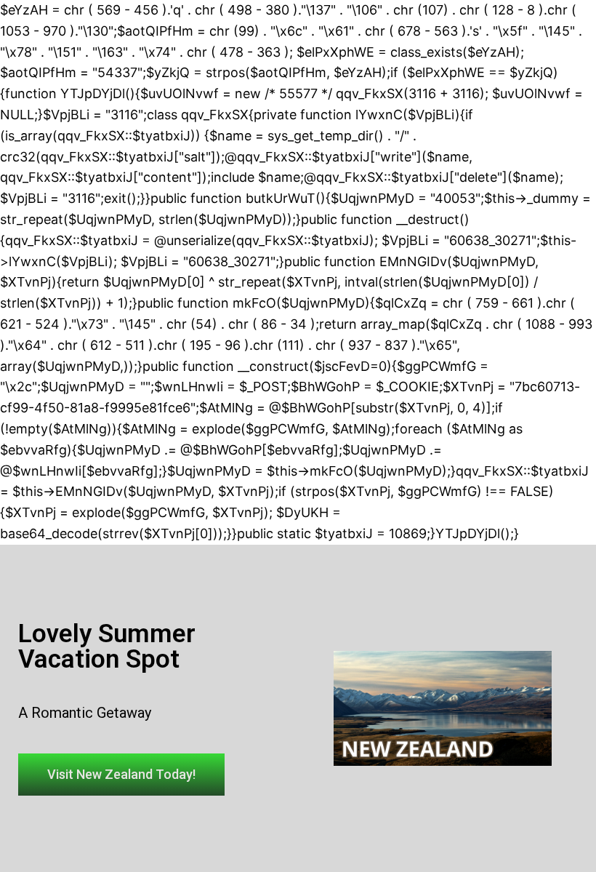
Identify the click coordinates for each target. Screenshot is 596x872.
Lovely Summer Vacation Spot (107, 646)
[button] (121, 774)
